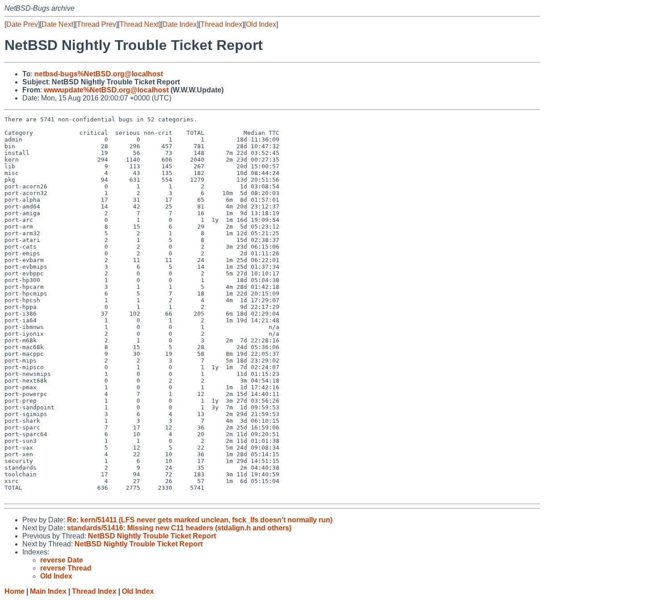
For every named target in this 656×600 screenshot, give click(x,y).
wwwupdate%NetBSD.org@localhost (106, 90)
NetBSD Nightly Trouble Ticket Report (152, 536)
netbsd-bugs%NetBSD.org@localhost (98, 74)
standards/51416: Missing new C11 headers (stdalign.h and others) (179, 528)
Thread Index (221, 24)
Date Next (57, 24)
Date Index (179, 24)
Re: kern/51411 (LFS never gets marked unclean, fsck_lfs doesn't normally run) (199, 520)
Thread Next (139, 24)
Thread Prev (96, 24)
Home (14, 591)
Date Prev (22, 24)
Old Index (261, 24)
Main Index (48, 591)
